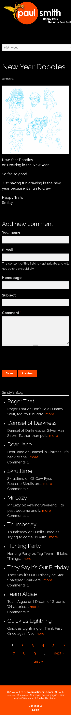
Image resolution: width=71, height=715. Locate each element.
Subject (9, 295)
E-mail (7, 250)
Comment (11, 313)
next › (59, 653)
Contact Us (36, 706)
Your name (11, 232)
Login (35, 709)
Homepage (12, 278)
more (49, 414)
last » (38, 661)
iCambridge (51, 698)
